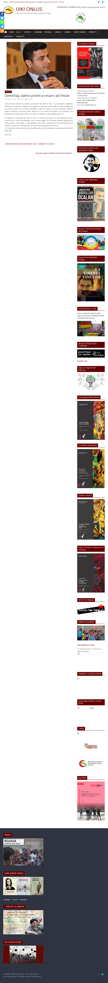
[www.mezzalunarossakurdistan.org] (84, 733)
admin (22, 99)
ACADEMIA (38, 32)
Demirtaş (29, 99)
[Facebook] (2, 14)
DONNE (67, 32)
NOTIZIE (27, 32)
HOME (11, 32)
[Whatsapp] (2, 22)
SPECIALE (48, 32)
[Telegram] (2, 26)
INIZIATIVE (8, 36)
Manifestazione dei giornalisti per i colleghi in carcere (29, 143)
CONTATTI (20, 36)
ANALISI (58, 32)
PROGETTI (93, 32)
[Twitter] (2, 18)
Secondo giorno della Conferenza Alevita (54, 153)
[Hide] (1, 35)
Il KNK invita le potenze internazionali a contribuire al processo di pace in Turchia (36, 2)
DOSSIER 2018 (82, 361)
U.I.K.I (18, 32)
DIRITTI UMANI (79, 32)
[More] (2, 31)
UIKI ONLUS (29, 9)
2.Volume (15, 900)
